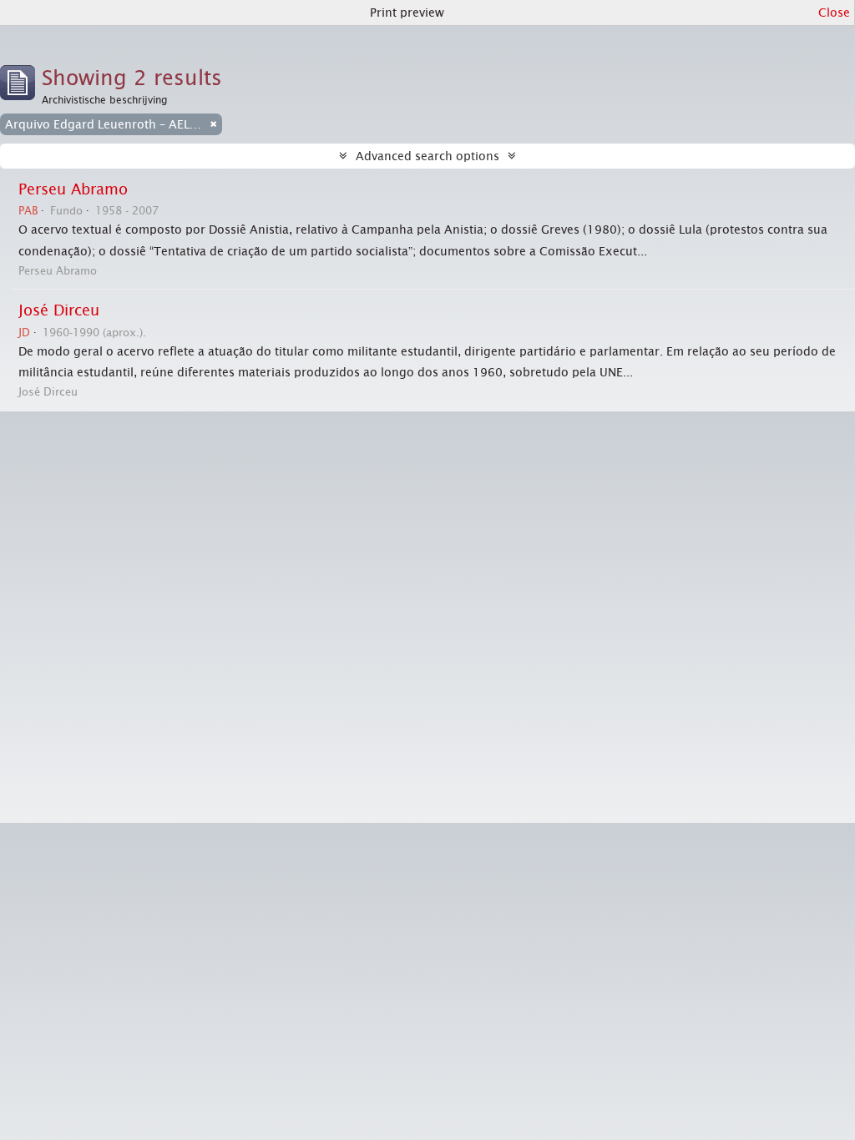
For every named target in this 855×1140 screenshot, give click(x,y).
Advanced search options (427, 156)
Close (834, 12)
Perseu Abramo (73, 189)
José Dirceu (58, 310)
